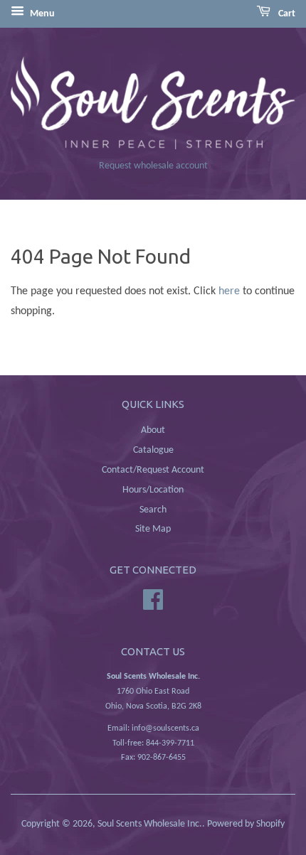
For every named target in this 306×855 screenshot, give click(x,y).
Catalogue (153, 450)
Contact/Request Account (153, 470)
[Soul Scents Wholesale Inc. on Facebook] (153, 600)
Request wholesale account (153, 166)
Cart (285, 14)
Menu (41, 14)
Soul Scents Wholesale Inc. (149, 824)
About (153, 430)
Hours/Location (153, 490)
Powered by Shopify (246, 824)
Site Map (153, 529)
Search (153, 510)
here (229, 291)
